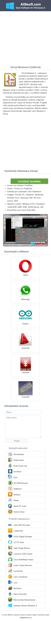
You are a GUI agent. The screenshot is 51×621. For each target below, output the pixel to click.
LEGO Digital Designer (23, 537)
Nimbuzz (17, 495)
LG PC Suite (19, 542)
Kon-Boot (17, 472)
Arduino (25, 324)
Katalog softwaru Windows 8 (25, 606)
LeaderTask (18, 531)
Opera (25, 275)
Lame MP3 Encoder (22, 525)
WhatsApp (25, 299)
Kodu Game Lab (20, 466)
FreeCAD (25, 397)
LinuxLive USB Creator (23, 554)
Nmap (16, 500)
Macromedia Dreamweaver (24, 600)
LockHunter (18, 571)
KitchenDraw (19, 454)
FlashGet (25, 373)
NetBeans (18, 489)
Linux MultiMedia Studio (23, 560)
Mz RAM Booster (21, 483)
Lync (16, 583)
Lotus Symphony (20, 577)
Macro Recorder (20, 594)
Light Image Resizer (22, 548)
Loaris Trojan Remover (23, 565)
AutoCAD (25, 348)
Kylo (15, 477)
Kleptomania (19, 460)
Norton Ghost (19, 512)
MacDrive (17, 588)
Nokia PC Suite (20, 506)
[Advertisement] (25, 38)
